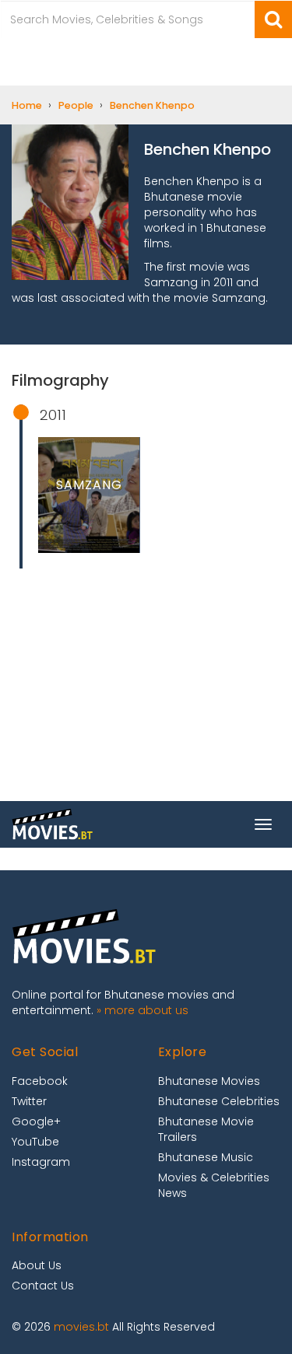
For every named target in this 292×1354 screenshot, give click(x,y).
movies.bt (81, 1327)
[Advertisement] (146, 709)
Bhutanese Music (205, 1157)
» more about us (142, 1010)
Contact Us (43, 1285)
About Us (37, 1265)
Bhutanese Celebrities (219, 1101)
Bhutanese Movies (209, 1081)
